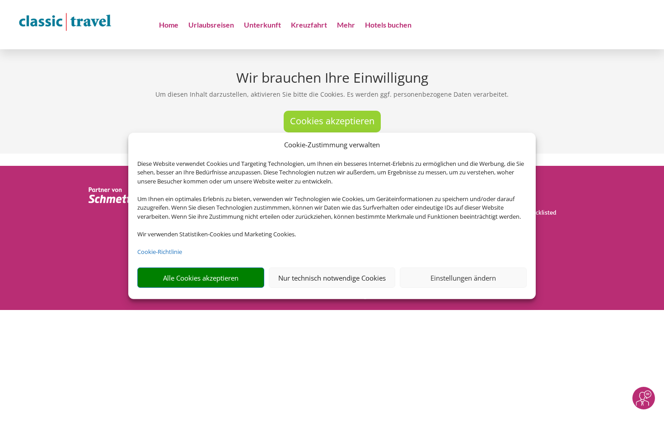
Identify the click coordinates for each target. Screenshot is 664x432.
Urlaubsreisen (211, 25)
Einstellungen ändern (463, 277)
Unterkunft (262, 25)
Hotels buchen (388, 25)
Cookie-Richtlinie (159, 252)
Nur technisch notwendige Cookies (332, 277)
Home (168, 25)
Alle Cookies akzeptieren (200, 277)
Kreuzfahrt (309, 25)
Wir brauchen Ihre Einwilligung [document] (332, 79)
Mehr (346, 25)
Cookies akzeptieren (332, 121)
